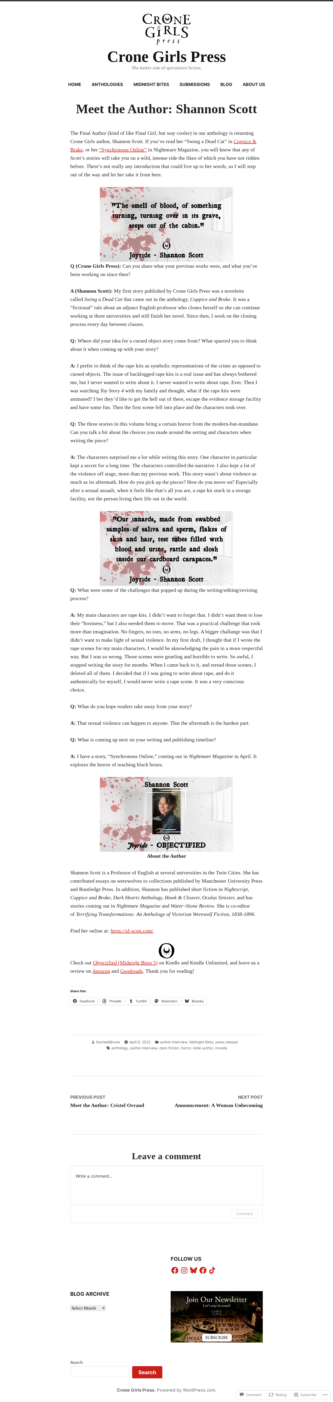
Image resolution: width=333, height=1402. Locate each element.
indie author (203, 1048)
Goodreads (131, 971)
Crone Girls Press (166, 56)
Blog (226, 84)
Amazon (101, 971)
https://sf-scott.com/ (132, 931)
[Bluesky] (193, 1270)
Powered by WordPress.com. (186, 1390)
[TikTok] (212, 1270)
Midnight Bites (151, 84)
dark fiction (169, 1048)
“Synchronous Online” (123, 149)
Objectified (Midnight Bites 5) (125, 962)
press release (226, 1042)
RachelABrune (108, 1042)
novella (221, 1048)
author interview (173, 1042)
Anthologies (107, 84)
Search (76, 1362)
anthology (119, 1048)
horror (186, 1048)
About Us (254, 84)
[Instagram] (184, 1270)
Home (74, 84)
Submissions (195, 84)
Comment (244, 1213)
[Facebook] (175, 1270)
